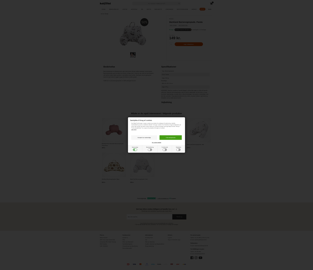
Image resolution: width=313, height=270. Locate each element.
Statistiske (178, 147)
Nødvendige (135, 147)
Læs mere (133, 129)
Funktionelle (165, 147)
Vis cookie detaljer (156, 142)
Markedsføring (150, 147)
